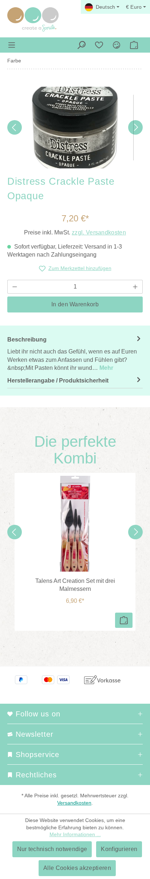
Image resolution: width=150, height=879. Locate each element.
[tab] (75, 353)
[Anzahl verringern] (14, 287)
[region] (75, 127)
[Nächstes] (135, 127)
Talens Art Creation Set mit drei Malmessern (75, 585)
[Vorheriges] (14, 127)
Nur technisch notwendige (52, 849)
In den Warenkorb (75, 304)
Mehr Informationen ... (75, 834)
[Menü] (11, 45)
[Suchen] (81, 45)
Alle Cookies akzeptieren (77, 868)
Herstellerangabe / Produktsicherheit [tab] (57, 380)
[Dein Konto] (116, 45)
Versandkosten (74, 803)
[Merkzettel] (99, 45)
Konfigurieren (119, 849)
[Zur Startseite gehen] (33, 19)
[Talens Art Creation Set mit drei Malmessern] (75, 524)
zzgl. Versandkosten (99, 232)
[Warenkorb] (134, 45)
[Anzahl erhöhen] (135, 287)
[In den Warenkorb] (124, 620)
